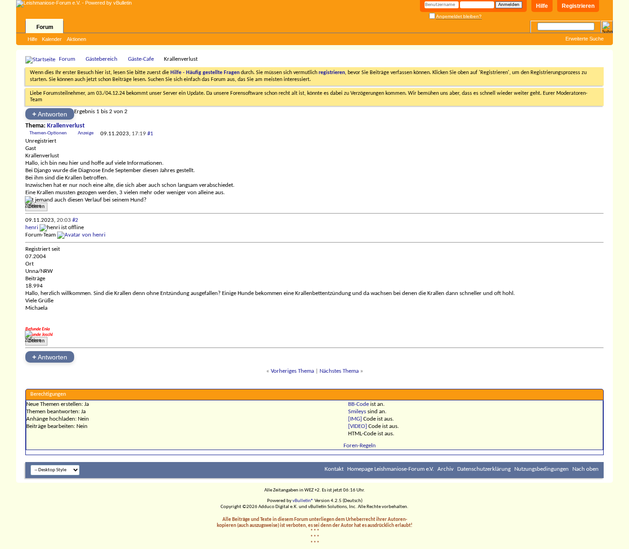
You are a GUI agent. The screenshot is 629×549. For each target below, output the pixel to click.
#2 (75, 220)
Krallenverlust (66, 125)
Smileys (357, 412)
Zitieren (36, 206)
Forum (44, 27)
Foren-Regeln (360, 446)
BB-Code (358, 404)
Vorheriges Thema (292, 371)
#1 (150, 134)
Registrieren (578, 6)
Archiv (445, 469)
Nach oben (585, 469)
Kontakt (334, 469)
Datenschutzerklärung (484, 469)
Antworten (49, 114)
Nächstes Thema (339, 371)
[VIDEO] (357, 426)
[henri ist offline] (81, 235)
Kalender (52, 39)
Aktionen (76, 39)
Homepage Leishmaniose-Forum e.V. (390, 469)
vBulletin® (303, 500)
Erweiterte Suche (584, 38)
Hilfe (542, 6)
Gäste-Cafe (141, 59)
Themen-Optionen (48, 133)
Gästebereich (101, 59)
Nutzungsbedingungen (541, 469)
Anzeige (85, 133)
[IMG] (355, 419)
